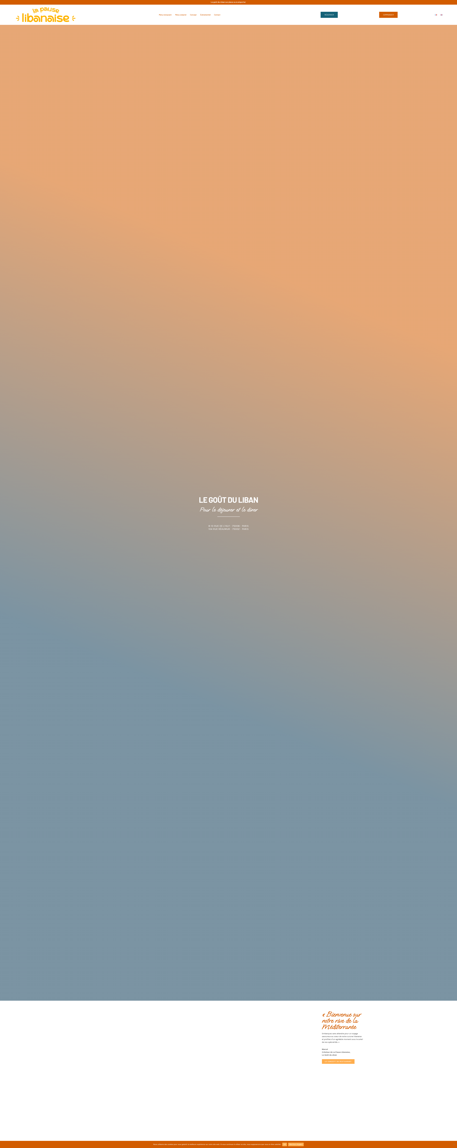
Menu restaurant (165, 15)
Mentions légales (296, 1144)
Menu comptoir (180, 15)
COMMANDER (388, 15)
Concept (193, 15)
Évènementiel (205, 15)
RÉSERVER (329, 15)
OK (284, 1144)
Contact (217, 15)
